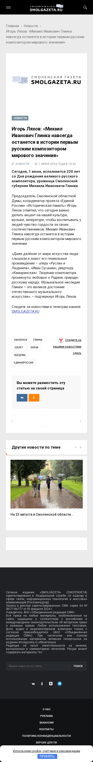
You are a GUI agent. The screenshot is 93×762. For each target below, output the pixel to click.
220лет (18, 347)
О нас (47, 709)
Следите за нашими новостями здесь (67, 346)
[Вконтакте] (33, 684)
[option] (46, 491)
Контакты (46, 729)
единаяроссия (23, 362)
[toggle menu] (8, 7)
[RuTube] (51, 684)
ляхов (34, 347)
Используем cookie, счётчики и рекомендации (46, 751)
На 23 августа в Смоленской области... (42, 514)
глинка (37, 340)
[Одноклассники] (42, 684)
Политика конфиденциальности (46, 736)
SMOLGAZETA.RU (25, 311)
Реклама (46, 716)
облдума (20, 355)
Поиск (78, 666)
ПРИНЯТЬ (47, 756)
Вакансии (47, 722)
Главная (12, 26)
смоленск (20, 340)
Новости (31, 26)
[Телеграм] (60, 684)
